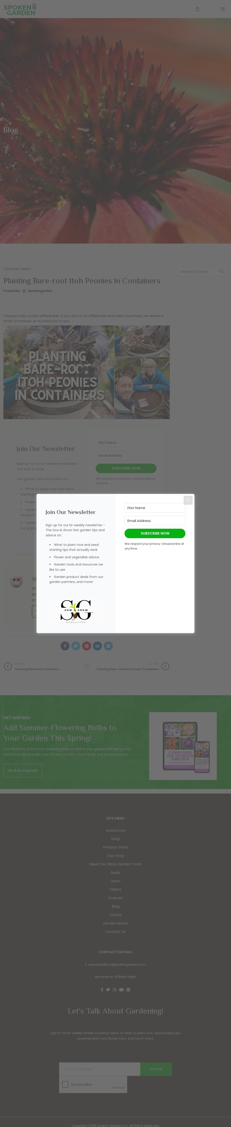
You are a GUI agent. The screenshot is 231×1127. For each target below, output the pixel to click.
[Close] (188, 500)
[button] (76, 611)
